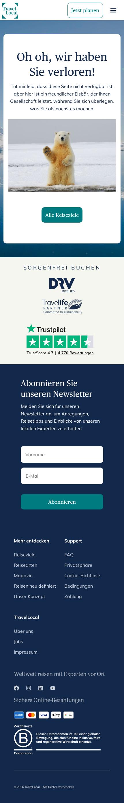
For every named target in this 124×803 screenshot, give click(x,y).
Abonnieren (62, 502)
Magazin (23, 575)
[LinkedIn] (40, 689)
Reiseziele (24, 555)
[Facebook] (16, 689)
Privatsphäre (78, 565)
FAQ (69, 555)
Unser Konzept (29, 596)
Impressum (25, 652)
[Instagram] (28, 689)
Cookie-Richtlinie (82, 575)
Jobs (18, 641)
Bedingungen (78, 586)
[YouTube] (52, 689)
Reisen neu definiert (35, 586)
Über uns (23, 631)
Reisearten (25, 565)
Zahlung (73, 596)
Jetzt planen (85, 10)
